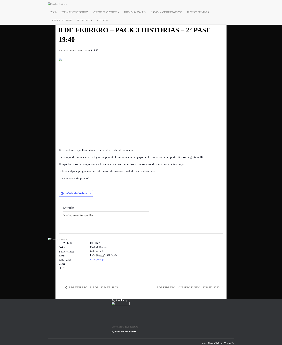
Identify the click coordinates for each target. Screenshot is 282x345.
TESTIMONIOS (84, 20)
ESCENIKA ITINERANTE (61, 20)
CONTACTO (102, 20)
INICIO (53, 12)
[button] (118, 12)
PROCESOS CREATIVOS (198, 12)
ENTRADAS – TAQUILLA (135, 12)
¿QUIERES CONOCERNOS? (105, 12)
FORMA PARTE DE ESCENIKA (75, 12)
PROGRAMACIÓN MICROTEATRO (166, 12)
